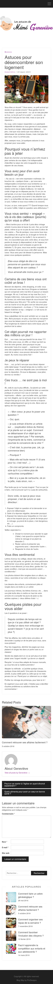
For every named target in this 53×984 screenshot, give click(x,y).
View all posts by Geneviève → (17, 772)
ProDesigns (32, 980)
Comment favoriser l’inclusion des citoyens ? (31, 934)
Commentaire (8, 813)
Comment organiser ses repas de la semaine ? (30, 921)
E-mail (5, 847)
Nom (4, 841)
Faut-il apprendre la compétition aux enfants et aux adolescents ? (31, 948)
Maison (8, 52)
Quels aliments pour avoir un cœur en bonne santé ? (24, 792)
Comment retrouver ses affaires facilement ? (24, 742)
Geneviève (10, 72)
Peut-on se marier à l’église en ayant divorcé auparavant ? (24, 784)
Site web (5, 853)
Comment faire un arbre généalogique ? (30, 895)
